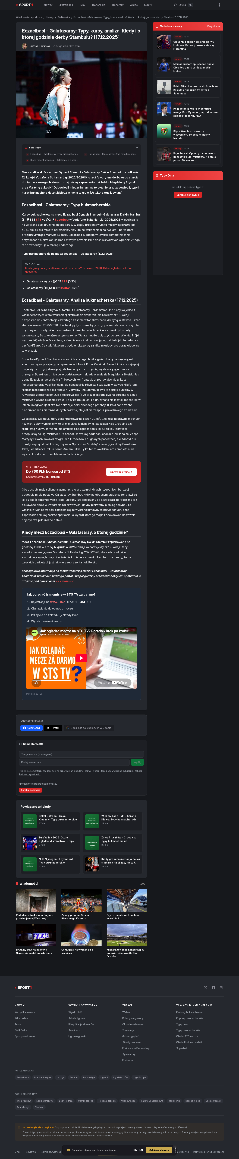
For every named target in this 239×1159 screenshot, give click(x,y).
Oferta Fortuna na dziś (189, 1042)
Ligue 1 (104, 1077)
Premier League (42, 1077)
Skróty (148, 4)
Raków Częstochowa (152, 1101)
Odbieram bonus (159, 1150)
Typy (82, 4)
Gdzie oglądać (130, 1036)
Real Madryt (23, 1107)
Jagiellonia (174, 1101)
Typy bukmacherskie (188, 1030)
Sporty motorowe (25, 1036)
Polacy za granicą (132, 1018)
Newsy (48, 4)
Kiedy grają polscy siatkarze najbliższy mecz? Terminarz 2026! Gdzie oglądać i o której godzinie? (78, 270)
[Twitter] (206, 987)
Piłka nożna (21, 1018)
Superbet (61, 219)
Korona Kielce (192, 1101)
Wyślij (137, 762)
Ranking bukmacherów (189, 1012)
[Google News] (221, 987)
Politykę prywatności (29, 774)
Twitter (55, 727)
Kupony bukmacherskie (189, 1018)
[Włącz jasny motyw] (219, 4)
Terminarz (74, 1030)
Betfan (66, 288)
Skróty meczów (131, 1042)
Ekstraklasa (66, 4)
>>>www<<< (65, 581)
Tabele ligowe (76, 1018)
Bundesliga (89, 1077)
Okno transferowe (132, 1024)
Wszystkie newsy (25, 1012)
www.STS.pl (58, 602)
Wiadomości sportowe (29, 17)
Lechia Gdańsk (213, 1101)
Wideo (134, 4)
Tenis (18, 1024)
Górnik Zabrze (85, 1101)
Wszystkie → (213, 26)
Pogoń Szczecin (107, 1101)
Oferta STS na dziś (187, 1036)
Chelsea (39, 1107)
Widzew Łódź (128, 1101)
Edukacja (127, 1060)
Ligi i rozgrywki (77, 1036)
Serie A (74, 1077)
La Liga (60, 1077)
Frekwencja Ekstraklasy (136, 1048)
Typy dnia (182, 1024)
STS (38, 219)
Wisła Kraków (24, 1101)
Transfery (118, 4)
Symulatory (129, 1054)
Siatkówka (63, 17)
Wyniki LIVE (75, 1012)
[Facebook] (213, 987)
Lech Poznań (66, 1101)
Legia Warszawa (45, 1101)
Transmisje (98, 4)
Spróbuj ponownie (30, 790)
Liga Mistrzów (120, 1077)
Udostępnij (33, 727)
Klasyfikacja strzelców (81, 1024)
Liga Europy (140, 1077)
